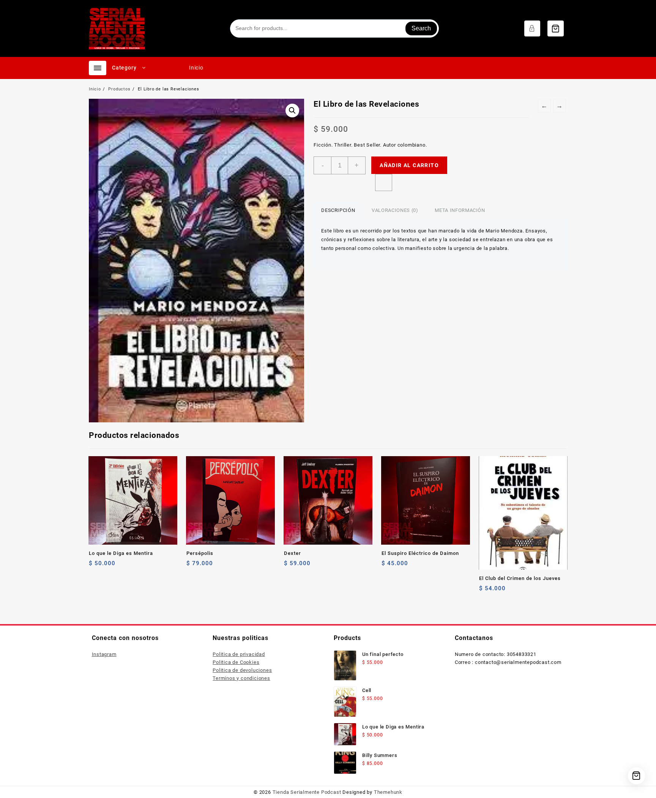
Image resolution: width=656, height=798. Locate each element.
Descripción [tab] (338, 210)
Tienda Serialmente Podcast (307, 792)
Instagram (104, 654)
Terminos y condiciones (241, 678)
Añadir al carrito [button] (193, 566)
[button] (292, 110)
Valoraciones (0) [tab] (395, 210)
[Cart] (555, 28)
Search (421, 28)
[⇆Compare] (383, 182)
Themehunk (388, 792)
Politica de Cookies (236, 662)
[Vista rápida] (110, 566)
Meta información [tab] (460, 210)
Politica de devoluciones (242, 670)
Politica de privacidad (239, 654)
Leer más (95, 566)
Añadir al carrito (409, 165)
